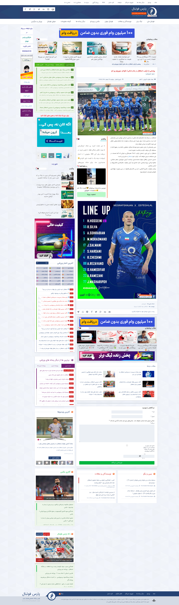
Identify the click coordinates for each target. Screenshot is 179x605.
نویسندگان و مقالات (124, 21)
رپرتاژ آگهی (95, 2)
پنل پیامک (27, 82)
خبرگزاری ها (146, 64)
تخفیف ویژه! (91, 194)
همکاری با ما (77, 2)
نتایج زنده (55, 164)
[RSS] (155, 474)
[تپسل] (60, 30)
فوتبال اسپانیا (70, 274)
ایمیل (152, 416)
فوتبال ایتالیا (44, 274)
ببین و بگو (147, 473)
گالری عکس (70, 284)
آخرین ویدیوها (63, 412)
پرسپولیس (57, 271)
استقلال (130, 156)
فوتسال (58, 268)
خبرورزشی (144, 304)
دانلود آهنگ (26, 96)
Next (71, 427)
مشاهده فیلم (56, 458)
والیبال (71, 281)
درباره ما (86, 2)
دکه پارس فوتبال (63, 533)
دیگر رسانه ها (140, 2)
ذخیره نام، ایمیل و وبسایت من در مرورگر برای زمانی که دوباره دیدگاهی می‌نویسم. (148, 448)
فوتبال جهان (109, 21)
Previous (39, 427)
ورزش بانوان (44, 281)
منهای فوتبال (51, 21)
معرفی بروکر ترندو (26, 106)
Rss (62, 594)
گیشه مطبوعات (66, 21)
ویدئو (149, 2)
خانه (156, 2)
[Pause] (79, 183)
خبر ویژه (136, 306)
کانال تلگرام (119, 594)
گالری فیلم (57, 284)
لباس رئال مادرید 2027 (27, 89)
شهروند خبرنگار (129, 2)
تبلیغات (120, 2)
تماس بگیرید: (27, 46)
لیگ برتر (139, 21)
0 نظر (140, 79)
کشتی (58, 281)
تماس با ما (67, 2)
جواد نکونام (141, 306)
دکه (46, 284)
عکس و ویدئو (95, 21)
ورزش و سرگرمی (36, 21)
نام (153, 412)
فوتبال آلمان (70, 278)
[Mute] (82, 183)
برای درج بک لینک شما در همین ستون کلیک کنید (55, 115)
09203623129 (26, 51)
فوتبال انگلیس (57, 274)
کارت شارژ (111, 2)
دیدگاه (152, 423)
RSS (103, 2)
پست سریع (26, 101)
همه (46, 263)
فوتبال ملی (150, 21)
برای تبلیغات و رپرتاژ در (27, 30)
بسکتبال (45, 278)
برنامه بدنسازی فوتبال (26, 113)
